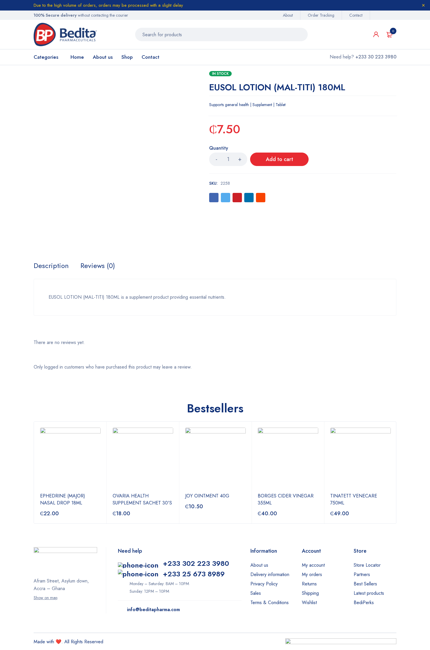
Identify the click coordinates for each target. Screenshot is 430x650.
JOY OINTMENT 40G (207, 495)
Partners (362, 574)
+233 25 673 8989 (194, 574)
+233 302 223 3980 (196, 563)
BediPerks (364, 602)
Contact (355, 15)
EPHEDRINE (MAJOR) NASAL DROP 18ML (62, 499)
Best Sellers (365, 583)
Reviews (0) (97, 265)
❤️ (58, 641)
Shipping (310, 593)
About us (259, 565)
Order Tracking (321, 15)
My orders (312, 574)
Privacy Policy (264, 583)
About (288, 15)
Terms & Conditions (269, 602)
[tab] (51, 265)
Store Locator (367, 565)
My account (313, 565)
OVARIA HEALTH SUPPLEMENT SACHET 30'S (142, 499)
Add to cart (279, 159)
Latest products (369, 593)
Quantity (218, 148)
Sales (255, 593)
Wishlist (309, 602)
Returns (309, 583)
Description (51, 265)
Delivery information (269, 574)
